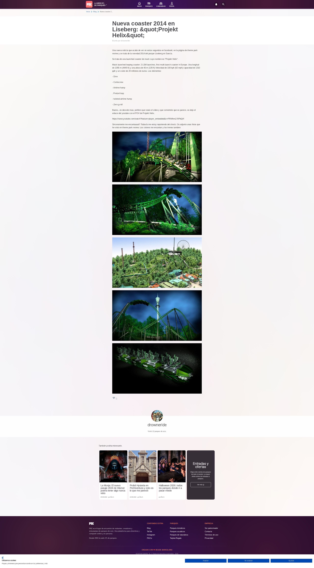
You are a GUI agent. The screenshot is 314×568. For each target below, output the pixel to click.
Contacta (208, 531)
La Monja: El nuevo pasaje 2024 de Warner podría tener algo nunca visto (113, 489)
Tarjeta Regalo (175, 538)
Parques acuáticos (177, 531)
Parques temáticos (177, 528)
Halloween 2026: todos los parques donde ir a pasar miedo (170, 488)
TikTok (149, 531)
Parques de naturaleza (179, 535)
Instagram (151, 535)
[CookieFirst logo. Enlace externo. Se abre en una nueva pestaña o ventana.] (3, 558)
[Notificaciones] (216, 4)
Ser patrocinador (211, 528)
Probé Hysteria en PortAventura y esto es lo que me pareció (141, 488)
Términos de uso (211, 535)
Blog (95, 12)
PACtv (149, 538)
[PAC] (89, 4)
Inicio (88, 12)
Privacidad (209, 538)
